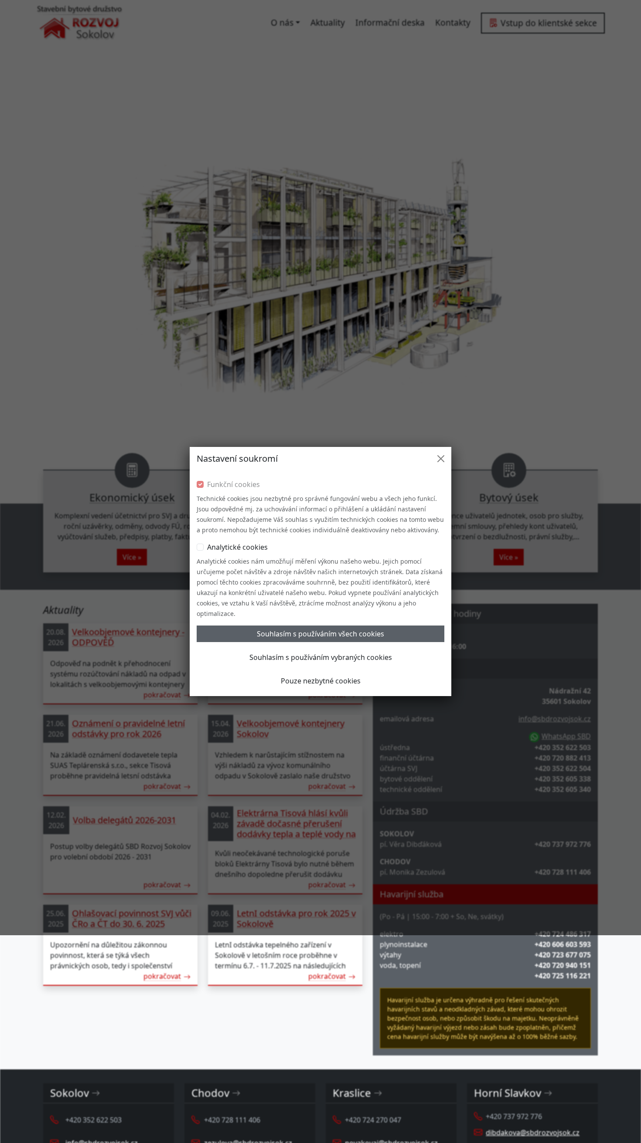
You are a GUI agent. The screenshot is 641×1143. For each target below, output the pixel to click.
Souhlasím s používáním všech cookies (320, 634)
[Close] (441, 458)
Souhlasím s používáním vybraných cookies (320, 657)
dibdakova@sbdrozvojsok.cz (533, 1132)
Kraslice (352, 1093)
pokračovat (162, 976)
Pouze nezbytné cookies (321, 681)
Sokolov (69, 1093)
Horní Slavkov (507, 1093)
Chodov (210, 1093)
